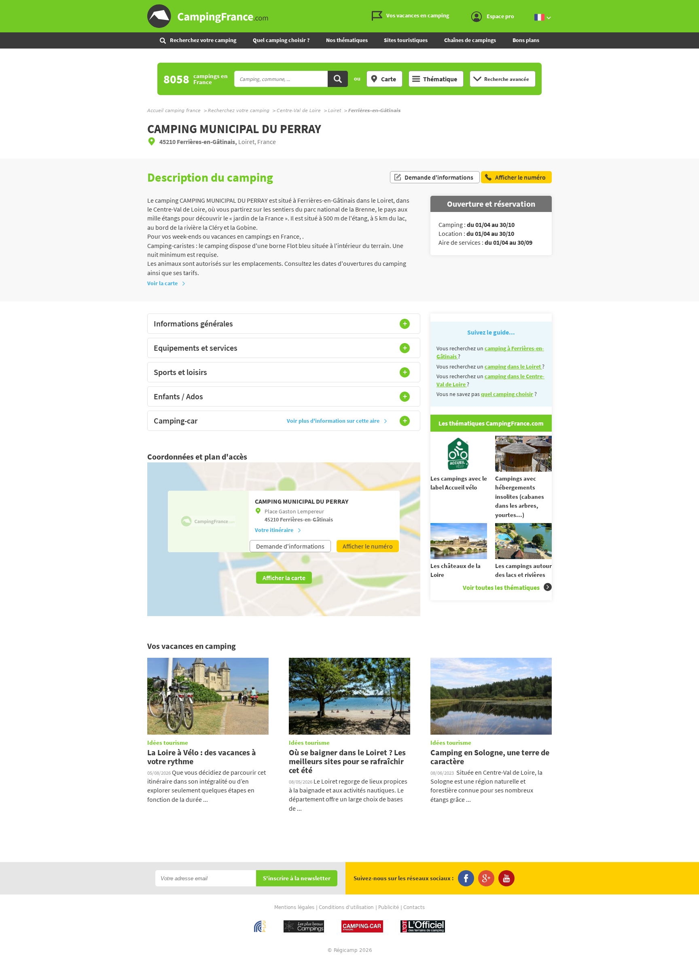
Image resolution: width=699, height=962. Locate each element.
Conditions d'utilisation (346, 907)
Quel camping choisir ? (281, 40)
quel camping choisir (507, 394)
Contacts (414, 907)
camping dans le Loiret (513, 366)
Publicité (388, 907)
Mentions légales (294, 907)
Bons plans (526, 40)
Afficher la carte (284, 578)
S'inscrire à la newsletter (296, 878)
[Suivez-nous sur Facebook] (466, 878)
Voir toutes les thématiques (501, 587)
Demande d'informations (439, 177)
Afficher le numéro (368, 546)
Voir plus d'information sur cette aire (333, 420)
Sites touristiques (406, 40)
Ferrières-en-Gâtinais (306, 519)
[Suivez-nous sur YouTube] (506, 878)
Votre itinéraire (274, 530)
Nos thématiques (347, 40)
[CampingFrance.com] (349, 16)
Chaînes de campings (470, 40)
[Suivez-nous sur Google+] (486, 878)
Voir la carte (162, 283)
